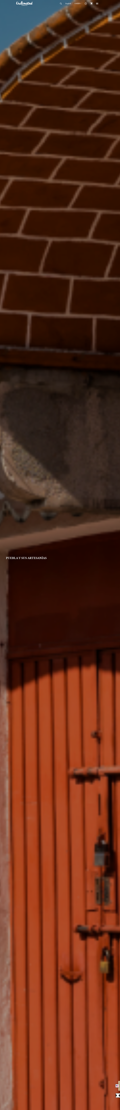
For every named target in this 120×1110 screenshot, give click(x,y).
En (68, 3)
